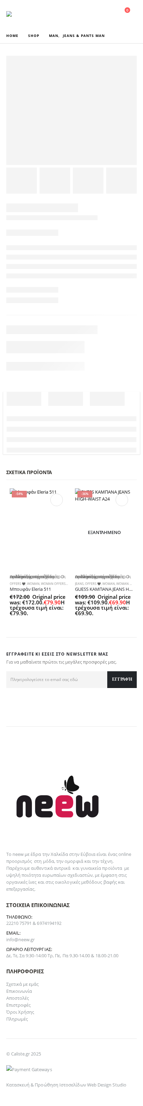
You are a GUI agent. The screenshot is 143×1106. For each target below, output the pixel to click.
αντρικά (62, 868)
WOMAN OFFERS (53, 584)
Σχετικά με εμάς (22, 984)
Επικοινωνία (19, 991)
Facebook (14, 705)
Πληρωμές (17, 1019)
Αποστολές (17, 998)
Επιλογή (56, 500)
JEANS (79, 584)
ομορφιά (74, 861)
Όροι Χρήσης (20, 1012)
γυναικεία (91, 868)
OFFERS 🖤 (18, 584)
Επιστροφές (18, 1005)
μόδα (48, 861)
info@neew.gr (20, 939)
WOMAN (33, 584)
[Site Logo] (25, 14)
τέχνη (106, 861)
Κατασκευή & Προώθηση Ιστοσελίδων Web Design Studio (66, 1085)
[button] (75, 14)
